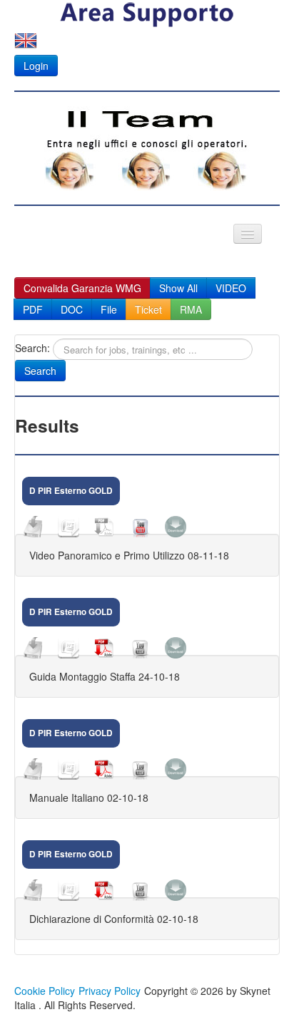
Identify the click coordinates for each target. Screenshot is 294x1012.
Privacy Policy (109, 990)
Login (36, 65)
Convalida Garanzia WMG (82, 288)
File (109, 309)
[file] (33, 648)
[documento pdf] (104, 648)
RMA (191, 309)
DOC (72, 309)
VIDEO (231, 288)
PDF (33, 309)
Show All (178, 288)
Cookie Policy (44, 990)
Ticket (148, 309)
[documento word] (68, 648)
